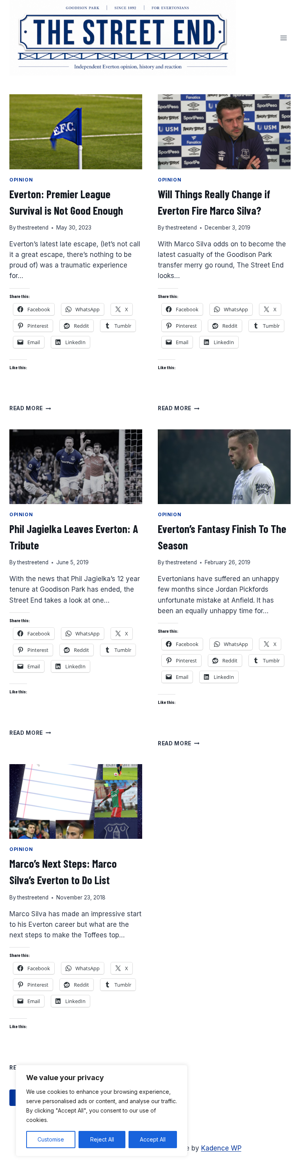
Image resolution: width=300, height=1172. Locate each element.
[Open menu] (283, 38)
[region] (102, 1110)
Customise (51, 1139)
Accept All (153, 1139)
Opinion (21, 180)
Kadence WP (221, 1148)
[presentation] (75, 131)
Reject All (102, 1139)
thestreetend (32, 227)
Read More (30, 408)
